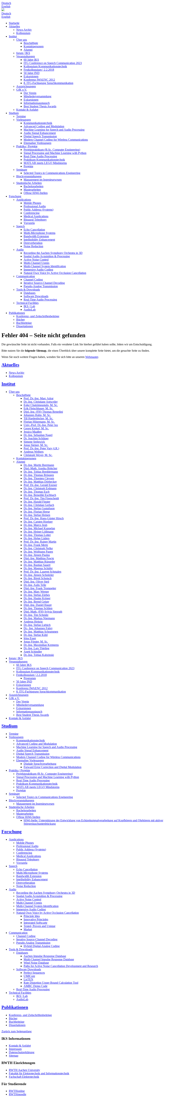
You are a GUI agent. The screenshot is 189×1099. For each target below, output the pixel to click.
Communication (25, 276)
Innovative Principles (36, 919)
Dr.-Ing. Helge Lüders (36, 538)
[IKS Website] (94, 10)
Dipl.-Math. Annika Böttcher (40, 468)
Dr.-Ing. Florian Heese (37, 511)
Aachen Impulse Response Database (45, 956)
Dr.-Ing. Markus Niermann (39, 618)
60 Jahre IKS (31, 59)
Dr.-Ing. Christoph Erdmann (40, 488)
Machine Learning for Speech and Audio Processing (54, 129)
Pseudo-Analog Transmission (41, 286)
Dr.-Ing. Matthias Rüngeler (39, 561)
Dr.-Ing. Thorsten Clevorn (39, 478)
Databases (29, 292)
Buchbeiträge (24, 322)
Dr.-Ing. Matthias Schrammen (41, 631)
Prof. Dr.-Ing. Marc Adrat (38, 398)
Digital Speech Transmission (40, 136)
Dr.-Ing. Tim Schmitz (36, 614)
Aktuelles (14, 26)
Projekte (28, 166)
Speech (20, 226)
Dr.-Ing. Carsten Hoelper (38, 521)
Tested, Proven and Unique (39, 926)
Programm (30, 678)
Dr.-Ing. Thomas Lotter (37, 535)
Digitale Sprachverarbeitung (40, 763)
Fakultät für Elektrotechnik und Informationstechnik (39, 1073)
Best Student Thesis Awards (40, 106)
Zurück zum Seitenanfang (16, 1031)
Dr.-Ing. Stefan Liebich (37, 624)
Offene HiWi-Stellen (36, 193)
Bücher (20, 319)
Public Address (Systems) (38, 209)
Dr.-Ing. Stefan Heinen (37, 515)
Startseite (14, 23)
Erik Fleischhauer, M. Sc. (38, 408)
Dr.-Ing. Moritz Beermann (39, 465)
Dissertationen (24, 326)
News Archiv (24, 29)
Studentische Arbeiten (29, 183)
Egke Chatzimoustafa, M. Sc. (41, 405)
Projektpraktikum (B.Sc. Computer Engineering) (52, 149)
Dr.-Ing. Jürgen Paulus (37, 555)
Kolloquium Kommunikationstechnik (45, 66)
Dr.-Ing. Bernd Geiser (36, 601)
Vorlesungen (23, 119)
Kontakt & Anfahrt (27, 109)
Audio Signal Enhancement (40, 133)
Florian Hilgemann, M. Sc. (39, 421)
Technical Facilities (27, 302)
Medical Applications (36, 216)
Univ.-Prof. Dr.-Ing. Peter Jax (41, 425)
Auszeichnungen (26, 86)
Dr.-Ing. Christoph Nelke (38, 548)
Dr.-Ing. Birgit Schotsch (37, 578)
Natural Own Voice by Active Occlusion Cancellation (55, 272)
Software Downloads (36, 296)
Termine (21, 116)
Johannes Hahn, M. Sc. (37, 415)
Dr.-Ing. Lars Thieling (36, 648)
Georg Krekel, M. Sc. (36, 428)
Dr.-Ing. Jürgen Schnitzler (39, 575)
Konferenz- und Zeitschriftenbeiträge (37, 316)
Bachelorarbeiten (33, 186)
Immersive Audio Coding (38, 269)
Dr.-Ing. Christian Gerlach (39, 505)
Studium (14, 113)
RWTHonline (17, 1091)
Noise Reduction (33, 246)
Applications (23, 199)
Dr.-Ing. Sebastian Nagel (38, 435)
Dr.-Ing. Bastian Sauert (37, 565)
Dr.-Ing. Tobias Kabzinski (39, 654)
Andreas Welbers (34, 451)
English (5, 6)
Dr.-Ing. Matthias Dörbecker (40, 481)
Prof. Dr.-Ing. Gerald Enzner (40, 485)
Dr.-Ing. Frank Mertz (36, 545)
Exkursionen (31, 76)
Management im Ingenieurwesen (43, 179)
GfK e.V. (21, 89)
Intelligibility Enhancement (39, 239)
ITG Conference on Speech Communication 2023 (53, 63)
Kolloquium (23, 33)
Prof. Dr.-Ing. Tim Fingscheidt (41, 498)
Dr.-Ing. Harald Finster (37, 501)
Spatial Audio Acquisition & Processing (47, 256)
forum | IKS (23, 53)
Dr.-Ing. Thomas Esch (36, 491)
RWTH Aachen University (24, 1070)
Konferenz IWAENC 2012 (39, 79)
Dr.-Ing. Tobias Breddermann (41, 471)
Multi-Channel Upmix (36, 262)
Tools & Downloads (28, 289)
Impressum (15, 1049)
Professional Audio (35, 206)
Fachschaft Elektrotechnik (24, 1076)
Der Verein (30, 93)
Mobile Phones (32, 203)
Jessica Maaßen (33, 431)
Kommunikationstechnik (38, 123)
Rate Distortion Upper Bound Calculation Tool (51, 982)
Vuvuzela (29, 223)
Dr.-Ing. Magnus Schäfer (38, 568)
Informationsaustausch (37, 103)
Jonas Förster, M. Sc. (36, 641)
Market (28, 929)
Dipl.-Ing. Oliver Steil (36, 581)
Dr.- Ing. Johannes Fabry (38, 628)
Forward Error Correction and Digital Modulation (52, 767)
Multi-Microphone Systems (39, 232)
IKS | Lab (29, 306)
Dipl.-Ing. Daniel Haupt (37, 605)
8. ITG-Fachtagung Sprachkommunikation (48, 83)
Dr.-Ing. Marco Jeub (35, 525)
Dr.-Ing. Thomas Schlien (38, 608)
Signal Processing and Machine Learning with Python (55, 153)
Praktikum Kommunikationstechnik (44, 159)
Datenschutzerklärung (21, 1052)
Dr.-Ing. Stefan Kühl (36, 634)
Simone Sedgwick (34, 441)
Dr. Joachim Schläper (36, 438)
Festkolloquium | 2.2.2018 (39, 69)
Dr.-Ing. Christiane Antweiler (41, 401)
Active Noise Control (36, 259)
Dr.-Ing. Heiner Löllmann (39, 531)
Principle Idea (32, 916)
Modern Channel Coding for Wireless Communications (56, 139)
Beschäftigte (31, 43)
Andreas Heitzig (33, 621)
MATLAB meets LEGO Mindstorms (45, 163)
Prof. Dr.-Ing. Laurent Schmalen (42, 571)
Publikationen (17, 312)
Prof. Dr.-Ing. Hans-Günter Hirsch (44, 518)
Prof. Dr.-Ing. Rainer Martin (40, 541)
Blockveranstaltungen (29, 176)
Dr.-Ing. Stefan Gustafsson (39, 508)
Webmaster (91, 356)
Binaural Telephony (35, 219)
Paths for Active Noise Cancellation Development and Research (61, 966)
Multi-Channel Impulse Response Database (49, 959)
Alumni (28, 49)
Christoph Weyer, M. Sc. (38, 455)
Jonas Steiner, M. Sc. (36, 445)
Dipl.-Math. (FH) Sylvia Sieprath (43, 611)
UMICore (29, 976)
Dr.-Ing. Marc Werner (36, 591)
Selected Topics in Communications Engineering (52, 173)
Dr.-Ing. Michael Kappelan (39, 528)
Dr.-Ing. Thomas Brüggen (39, 475)
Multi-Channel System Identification (45, 266)
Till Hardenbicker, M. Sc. (38, 418)
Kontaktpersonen (34, 46)
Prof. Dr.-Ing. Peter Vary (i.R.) (41, 448)
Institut (13, 36)
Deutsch (6, 3)
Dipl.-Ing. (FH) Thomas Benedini (43, 411)
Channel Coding (33, 279)
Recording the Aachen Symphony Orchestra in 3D (53, 252)
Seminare (21, 169)
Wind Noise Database (36, 962)
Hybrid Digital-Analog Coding (42, 946)
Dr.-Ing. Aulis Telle (35, 585)
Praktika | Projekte (26, 146)
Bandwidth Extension (36, 236)
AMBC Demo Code (35, 986)
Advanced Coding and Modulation (44, 126)
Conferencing (31, 213)
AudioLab (30, 309)
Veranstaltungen (25, 56)
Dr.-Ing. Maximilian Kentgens (41, 644)
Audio (20, 249)
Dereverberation (33, 242)
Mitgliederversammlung (37, 96)
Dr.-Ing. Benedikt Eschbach (40, 495)
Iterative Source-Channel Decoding (44, 282)
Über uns (21, 39)
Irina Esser (30, 638)
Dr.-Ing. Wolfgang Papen (38, 551)
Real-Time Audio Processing (40, 156)
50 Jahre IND (31, 73)
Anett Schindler (33, 651)
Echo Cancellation (34, 229)
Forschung (15, 196)
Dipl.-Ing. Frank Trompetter (40, 588)
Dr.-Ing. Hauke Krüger (37, 598)
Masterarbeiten (32, 189)
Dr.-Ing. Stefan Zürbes (37, 595)
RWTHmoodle (17, 1094)
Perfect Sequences (34, 972)
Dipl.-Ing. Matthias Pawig (39, 558)
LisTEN (28, 979)
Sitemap (13, 1055)
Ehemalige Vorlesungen (37, 143)
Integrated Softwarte (35, 922)
